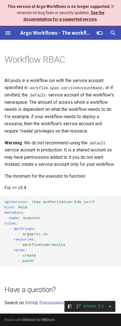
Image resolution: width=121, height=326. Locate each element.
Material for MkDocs (38, 320)
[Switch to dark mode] (99, 33)
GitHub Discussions (44, 302)
